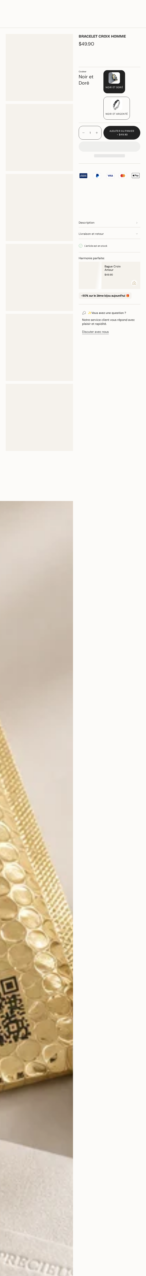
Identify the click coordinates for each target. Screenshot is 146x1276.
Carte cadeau (103, 12)
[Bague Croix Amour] (90, 275)
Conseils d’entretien (23, 494)
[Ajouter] (134, 283)
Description (86, 223)
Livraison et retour (91, 234)
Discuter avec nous (95, 332)
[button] (44, 23)
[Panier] (138, 23)
